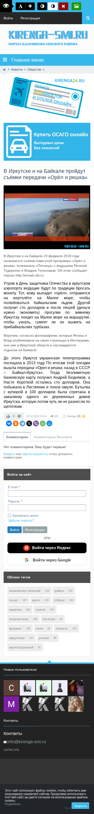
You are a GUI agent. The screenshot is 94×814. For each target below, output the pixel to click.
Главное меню (25, 60)
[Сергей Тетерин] (11, 688)
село (39, 628)
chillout (59, 600)
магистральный (21, 647)
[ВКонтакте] (9, 423)
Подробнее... (14, 804)
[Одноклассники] (16, 423)
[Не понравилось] (19, 416)
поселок (48, 619)
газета (40, 609)
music (13, 600)
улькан (44, 638)
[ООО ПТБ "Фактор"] (43, 704)
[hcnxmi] (43, 688)
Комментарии (17, 437)
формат (15, 628)
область (62, 628)
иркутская (17, 638)
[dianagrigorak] (76, 688)
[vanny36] (76, 704)
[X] (29, 423)
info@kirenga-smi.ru (26, 741)
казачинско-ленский (24, 591)
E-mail (13, 487)
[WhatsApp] (43, 423)
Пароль (14, 501)
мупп (36, 600)
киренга (15, 609)
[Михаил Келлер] (11, 704)
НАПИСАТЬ (12, 750)
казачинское (18, 619)
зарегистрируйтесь (35, 454)
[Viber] (36, 423)
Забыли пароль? (21, 520)
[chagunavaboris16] (59, 688)
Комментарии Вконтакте (53, 437)
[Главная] (4, 69)
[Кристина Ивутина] (59, 704)
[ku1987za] (27, 688)
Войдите (9, 454)
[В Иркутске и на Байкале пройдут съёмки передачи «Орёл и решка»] (47, 217)
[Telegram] (22, 423)
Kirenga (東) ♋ (76, 416)
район (59, 591)
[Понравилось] (8, 416)
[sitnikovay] (27, 704)
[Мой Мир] (49, 423)
